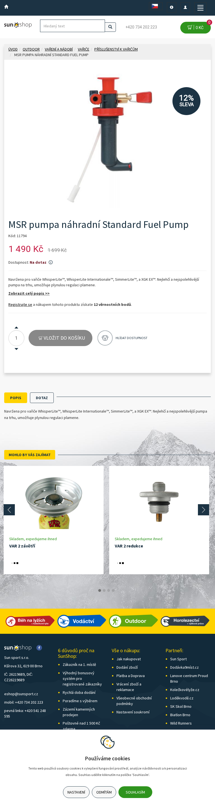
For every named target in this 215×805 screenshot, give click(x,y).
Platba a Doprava (130, 675)
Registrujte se (20, 304)
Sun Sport (178, 658)
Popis (15, 397)
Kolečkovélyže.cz (184, 689)
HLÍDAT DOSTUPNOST (132, 338)
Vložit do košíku (64, 338)
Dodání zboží (127, 667)
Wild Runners (181, 723)
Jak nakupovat (128, 658)
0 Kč (202, 26)
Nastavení (76, 792)
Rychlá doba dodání (79, 692)
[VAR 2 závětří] (53, 501)
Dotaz (42, 397)
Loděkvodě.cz (181, 698)
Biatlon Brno (180, 714)
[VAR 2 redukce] (159, 501)
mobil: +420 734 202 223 (23, 702)
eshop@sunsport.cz (21, 693)
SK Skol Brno (180, 706)
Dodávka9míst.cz (184, 667)
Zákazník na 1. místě (79, 664)
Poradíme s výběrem (80, 700)
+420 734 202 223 (141, 27)
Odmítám (104, 792)
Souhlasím (135, 792)
